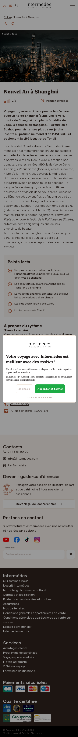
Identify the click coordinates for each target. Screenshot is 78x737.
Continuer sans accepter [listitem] (39, 397)
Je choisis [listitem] (24, 389)
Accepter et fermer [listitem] (50, 389)
